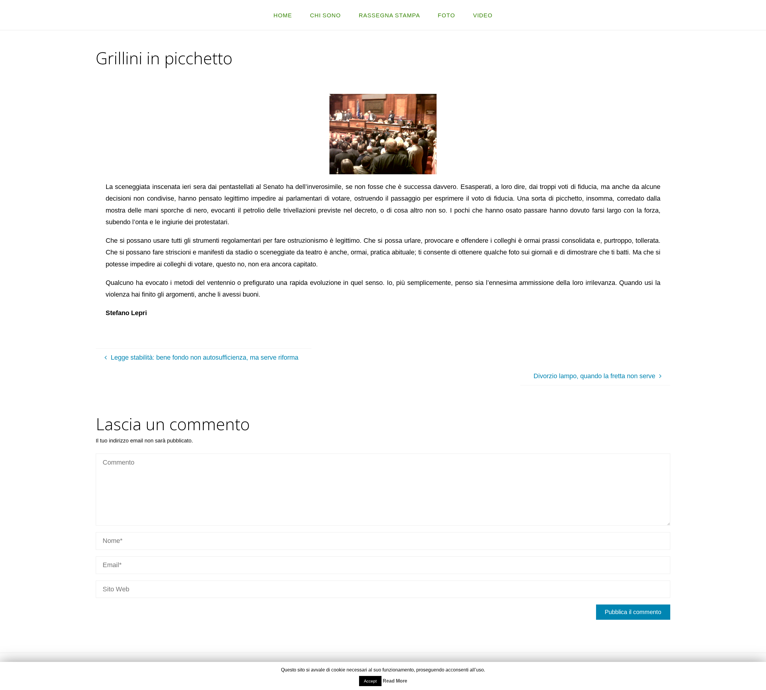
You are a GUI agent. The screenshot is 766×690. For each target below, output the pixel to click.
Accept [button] (370, 681)
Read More (395, 680)
